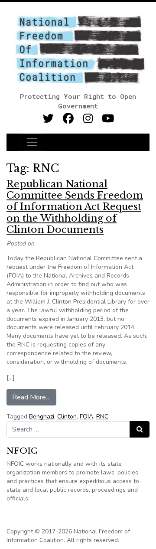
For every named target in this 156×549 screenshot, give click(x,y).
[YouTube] (108, 119)
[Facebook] (68, 119)
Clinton (67, 416)
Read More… (34, 397)
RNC (102, 416)
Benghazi (41, 416)
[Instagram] (88, 119)
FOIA (86, 416)
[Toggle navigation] (32, 142)
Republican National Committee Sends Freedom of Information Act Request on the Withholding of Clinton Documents (74, 207)
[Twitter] (48, 119)
